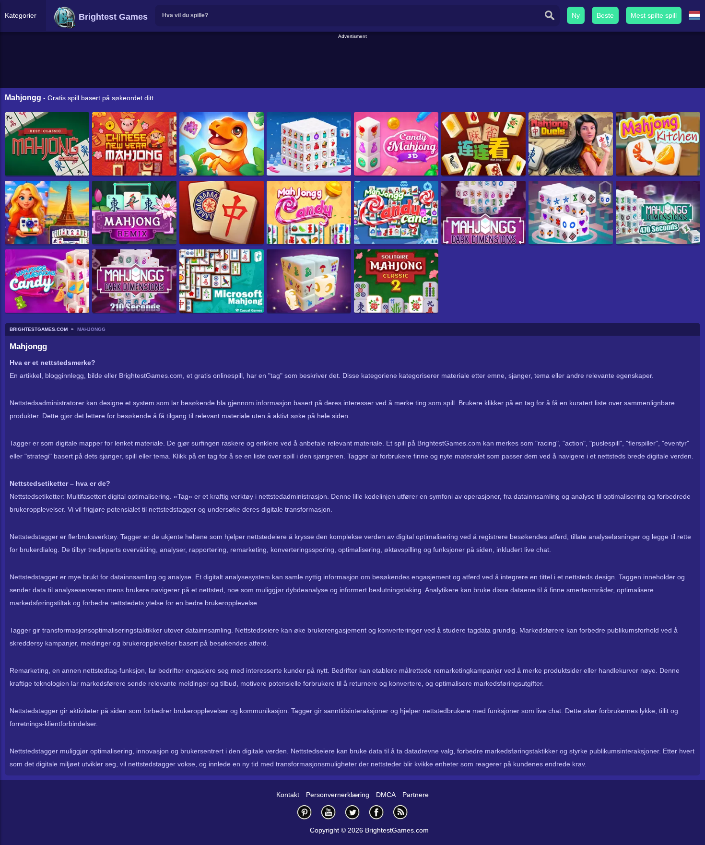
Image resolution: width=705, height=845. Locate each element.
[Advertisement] (352, 61)
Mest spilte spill (654, 15)
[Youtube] (328, 812)
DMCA (386, 794)
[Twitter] (352, 812)
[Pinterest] (304, 812)
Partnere (415, 794)
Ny (576, 15)
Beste (605, 15)
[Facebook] (376, 812)
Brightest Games (112, 17)
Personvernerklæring (337, 794)
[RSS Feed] (400, 812)
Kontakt (287, 794)
